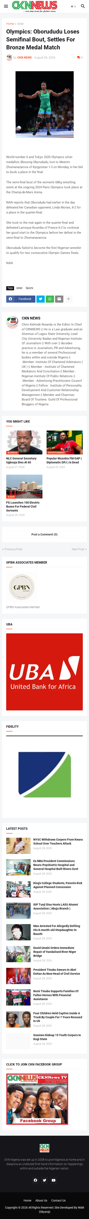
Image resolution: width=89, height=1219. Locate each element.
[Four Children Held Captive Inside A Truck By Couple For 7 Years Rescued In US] (18, 1019)
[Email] (59, 299)
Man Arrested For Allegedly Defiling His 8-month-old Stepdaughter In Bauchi (56, 930)
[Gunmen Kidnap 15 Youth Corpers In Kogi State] (18, 1041)
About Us (41, 1200)
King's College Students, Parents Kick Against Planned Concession (57, 885)
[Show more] (68, 299)
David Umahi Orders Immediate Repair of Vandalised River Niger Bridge (54, 951)
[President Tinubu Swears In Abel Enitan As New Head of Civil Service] (18, 976)
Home (10, 23)
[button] (5, 6)
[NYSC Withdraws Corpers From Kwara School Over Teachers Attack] (18, 846)
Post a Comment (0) (44, 534)
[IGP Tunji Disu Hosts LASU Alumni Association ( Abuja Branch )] (18, 911)
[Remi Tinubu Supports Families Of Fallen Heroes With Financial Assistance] (18, 997)
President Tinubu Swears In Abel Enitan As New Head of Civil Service (56, 971)
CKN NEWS (31, 318)
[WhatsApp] (50, 299)
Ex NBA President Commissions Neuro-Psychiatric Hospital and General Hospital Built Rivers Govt (55, 865)
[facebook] (35, 1180)
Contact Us (58, 1200)
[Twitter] (40, 299)
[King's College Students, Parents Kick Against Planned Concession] (18, 889)
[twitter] (44, 1180)
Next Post (78, 549)
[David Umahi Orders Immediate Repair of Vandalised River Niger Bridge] (18, 954)
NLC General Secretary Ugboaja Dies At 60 (21, 460)
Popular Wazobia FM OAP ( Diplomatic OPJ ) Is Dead (64, 460)
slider (20, 23)
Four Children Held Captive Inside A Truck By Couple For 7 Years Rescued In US (57, 1017)
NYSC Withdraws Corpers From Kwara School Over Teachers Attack (58, 841)
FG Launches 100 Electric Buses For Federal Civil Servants (23, 506)
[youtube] (53, 1180)
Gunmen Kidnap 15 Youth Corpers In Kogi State (57, 1037)
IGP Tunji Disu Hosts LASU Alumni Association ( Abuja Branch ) (55, 906)
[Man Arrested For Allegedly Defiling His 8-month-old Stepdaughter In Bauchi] (18, 932)
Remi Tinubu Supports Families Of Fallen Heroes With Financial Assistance (55, 995)
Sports (29, 288)
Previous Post (13, 549)
